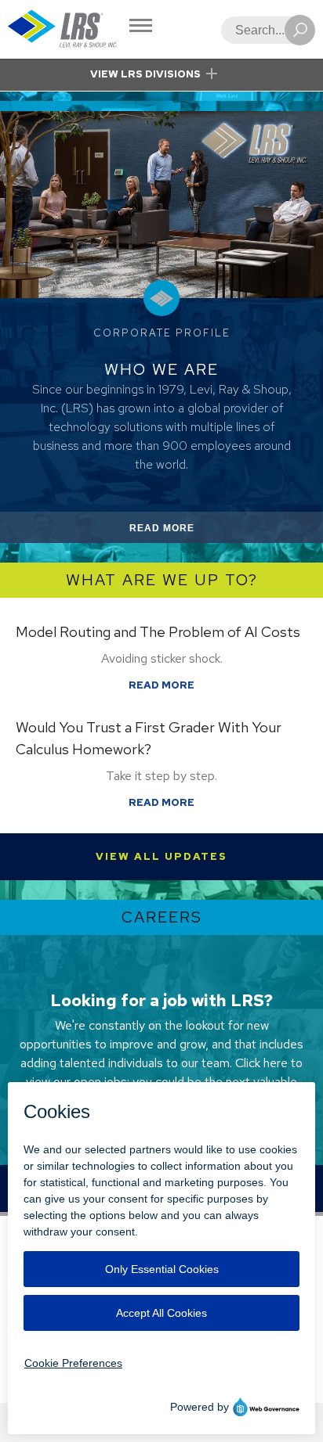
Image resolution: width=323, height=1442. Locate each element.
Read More (180, 532)
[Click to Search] (300, 30)
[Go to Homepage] (62, 29)
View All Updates (161, 856)
